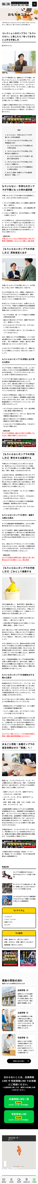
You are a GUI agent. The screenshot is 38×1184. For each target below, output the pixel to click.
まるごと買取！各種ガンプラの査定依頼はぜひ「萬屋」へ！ (18, 173)
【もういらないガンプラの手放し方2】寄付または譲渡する (18, 152)
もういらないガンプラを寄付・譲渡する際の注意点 (20, 157)
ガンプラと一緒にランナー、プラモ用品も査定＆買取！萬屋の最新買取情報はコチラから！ (18, 735)
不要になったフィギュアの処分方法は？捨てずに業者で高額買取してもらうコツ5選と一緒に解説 (18, 239)
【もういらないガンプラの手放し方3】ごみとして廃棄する (18, 163)
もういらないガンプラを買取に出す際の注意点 (20, 147)
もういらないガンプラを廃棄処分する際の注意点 (20, 168)
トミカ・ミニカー (10, 919)
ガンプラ (7, 925)
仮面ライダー (8, 922)
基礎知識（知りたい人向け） (14, 945)
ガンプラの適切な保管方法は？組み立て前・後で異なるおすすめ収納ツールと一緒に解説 (18, 558)
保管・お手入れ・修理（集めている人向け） (19, 942)
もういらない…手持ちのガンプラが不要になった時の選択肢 (18, 136)
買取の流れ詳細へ (19, 1061)
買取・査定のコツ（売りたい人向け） (17, 939)
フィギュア (8, 917)
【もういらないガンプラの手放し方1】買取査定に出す (18, 141)
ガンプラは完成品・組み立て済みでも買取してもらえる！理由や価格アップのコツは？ (18, 434)
